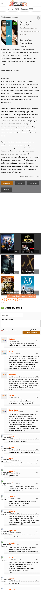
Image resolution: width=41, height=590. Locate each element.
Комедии (27, 28)
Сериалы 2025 (27, 9)
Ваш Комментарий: (8, 319)
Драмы (33, 28)
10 (22, 299)
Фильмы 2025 (13, 9)
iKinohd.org (19, 3)
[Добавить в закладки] (38, 18)
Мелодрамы (24, 31)
